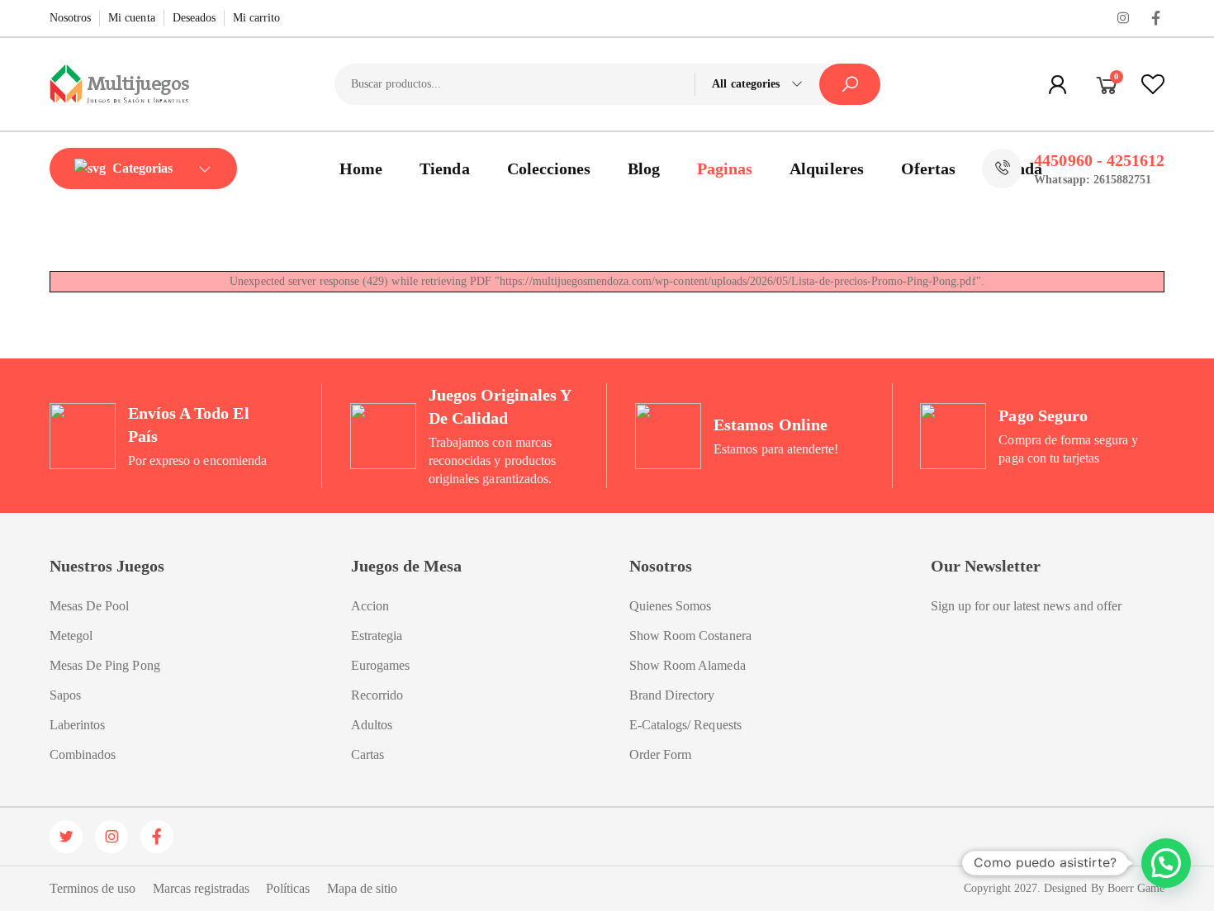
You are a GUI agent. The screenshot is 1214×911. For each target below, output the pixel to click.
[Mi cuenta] (1058, 84)
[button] (1166, 863)
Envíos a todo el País (188, 424)
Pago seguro (1042, 415)
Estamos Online (771, 424)
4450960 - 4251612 (1099, 160)
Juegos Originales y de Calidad (500, 406)
